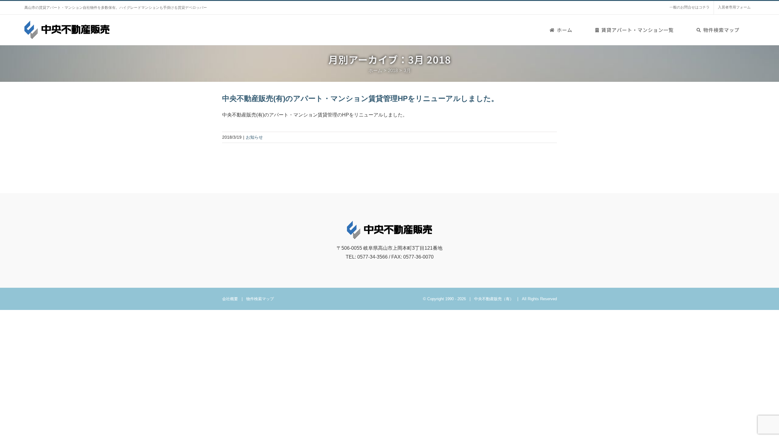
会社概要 (230, 299)
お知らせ (254, 137)
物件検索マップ (260, 299)
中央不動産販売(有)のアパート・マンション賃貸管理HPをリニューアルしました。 (360, 98)
